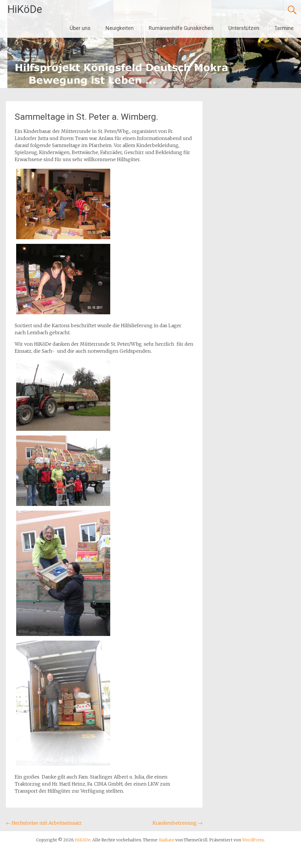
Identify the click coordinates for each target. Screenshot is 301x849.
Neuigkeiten (120, 28)
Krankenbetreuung (178, 823)
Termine (284, 28)
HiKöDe (24, 9)
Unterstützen (243, 28)
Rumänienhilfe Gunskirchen (181, 28)
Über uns (80, 28)
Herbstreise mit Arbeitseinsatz (44, 823)
